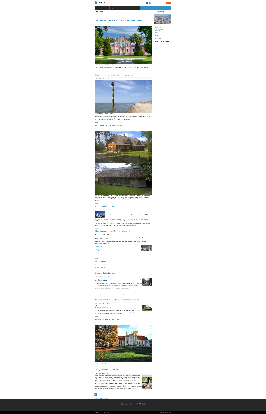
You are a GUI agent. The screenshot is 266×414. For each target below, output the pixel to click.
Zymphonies (168, 412)
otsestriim (98, 247)
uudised (97, 252)
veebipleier (98, 249)
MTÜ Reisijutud (130, 403)
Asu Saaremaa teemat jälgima (101, 398)
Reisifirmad (157, 33)
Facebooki (146, 67)
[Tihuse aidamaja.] (123, 178)
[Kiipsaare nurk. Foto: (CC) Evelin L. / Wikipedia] (123, 96)
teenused (133, 404)
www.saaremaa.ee (101, 15)
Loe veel (96, 72)
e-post (124, 404)
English (141, 404)
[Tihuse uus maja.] (123, 146)
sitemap (138, 404)
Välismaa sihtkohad (159, 29)
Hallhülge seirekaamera (127, 237)
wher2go (100, 24)
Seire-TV (97, 250)
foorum (97, 254)
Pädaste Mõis (133, 67)
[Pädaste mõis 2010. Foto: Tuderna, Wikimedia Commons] (123, 44)
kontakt (145, 403)
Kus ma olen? (158, 38)
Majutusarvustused (115, 8)
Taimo (100, 373)
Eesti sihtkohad (158, 27)
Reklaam (137, 8)
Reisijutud (101, 3)
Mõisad (106, 8)
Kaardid (156, 35)
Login (121, 404)
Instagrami (97, 69)
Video (124, 8)
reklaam (128, 404)
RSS (145, 404)
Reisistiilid (157, 26)
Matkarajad (98, 8)
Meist (130, 8)
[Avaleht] (96, 2)
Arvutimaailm (157, 45)
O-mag (155, 47)
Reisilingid (157, 37)
